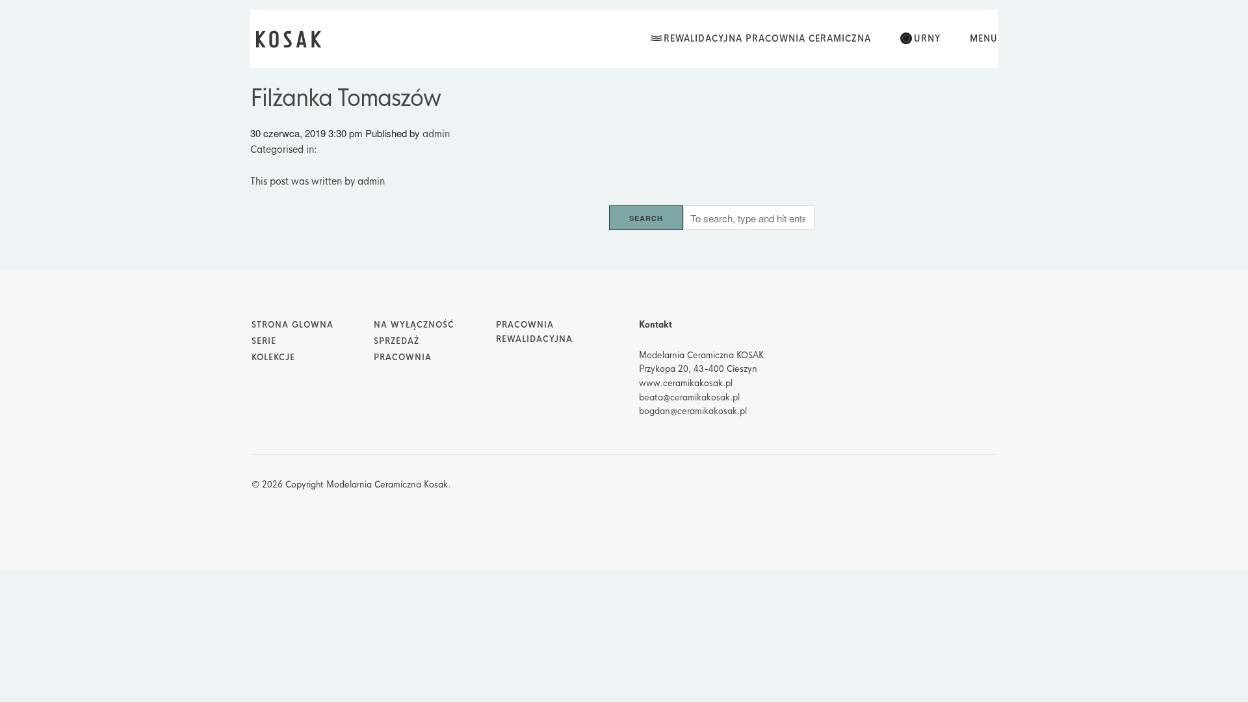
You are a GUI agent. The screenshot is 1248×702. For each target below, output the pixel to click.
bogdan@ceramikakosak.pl (693, 411)
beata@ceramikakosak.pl (689, 397)
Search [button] (646, 218)
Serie (264, 341)
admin (436, 133)
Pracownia (403, 357)
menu (984, 38)
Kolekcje (273, 357)
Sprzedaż (396, 341)
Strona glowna (292, 325)
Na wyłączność (414, 325)
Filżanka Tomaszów (345, 98)
